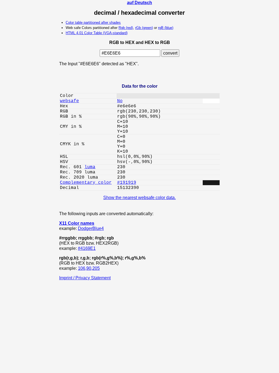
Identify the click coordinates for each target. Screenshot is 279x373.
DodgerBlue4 (91, 228)
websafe (69, 101)
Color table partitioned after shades (93, 22)
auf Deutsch (139, 2)
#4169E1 (87, 248)
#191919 (126, 182)
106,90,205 (89, 268)
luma (89, 167)
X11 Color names (76, 223)
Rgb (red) (126, 28)
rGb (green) (144, 28)
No (120, 101)
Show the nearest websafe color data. (139, 197)
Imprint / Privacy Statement (85, 277)
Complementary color (86, 182)
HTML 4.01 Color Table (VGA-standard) (97, 33)
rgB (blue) (165, 28)
